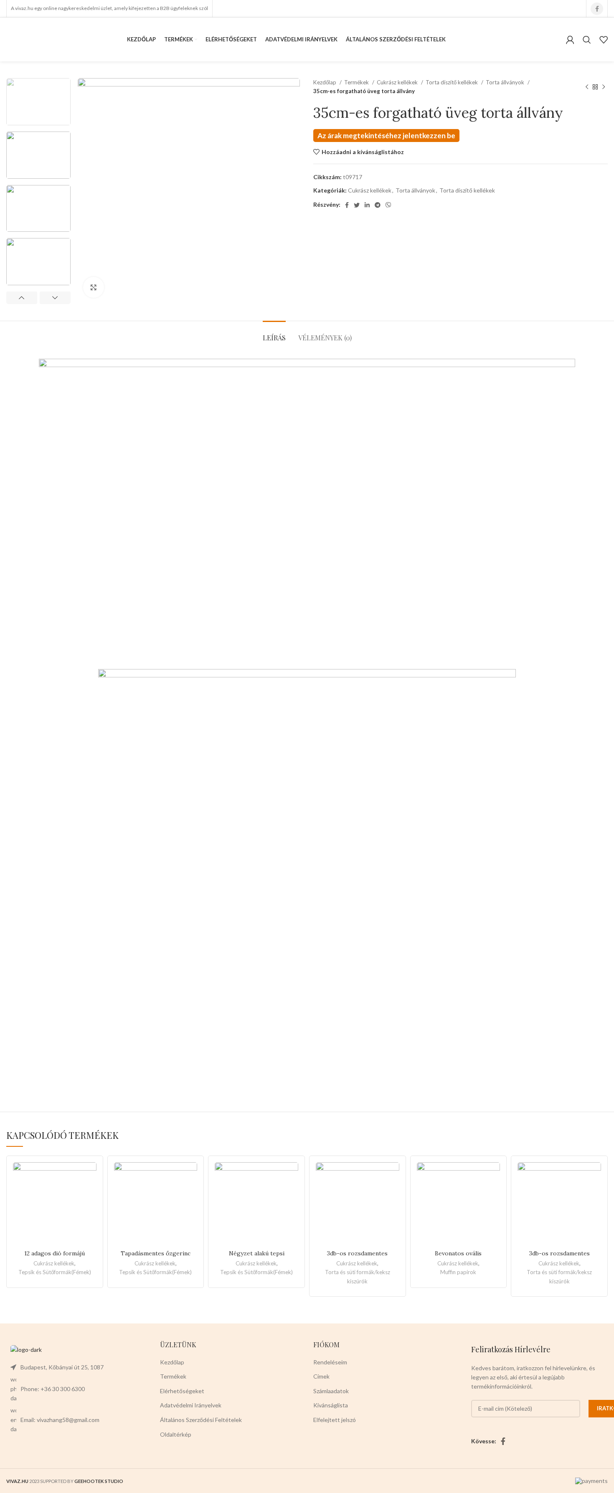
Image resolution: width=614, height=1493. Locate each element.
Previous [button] (21, 298)
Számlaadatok (331, 1390)
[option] (38, 101)
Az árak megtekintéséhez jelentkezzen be (386, 135)
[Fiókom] (570, 39)
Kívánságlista (330, 1405)
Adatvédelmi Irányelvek (190, 1405)
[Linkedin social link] (367, 205)
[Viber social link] (388, 205)
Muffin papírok (458, 1272)
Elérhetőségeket (182, 1390)
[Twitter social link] (356, 205)
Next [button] (55, 298)
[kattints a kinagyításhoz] (93, 287)
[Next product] (603, 87)
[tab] (274, 333)
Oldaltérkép (175, 1434)
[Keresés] (586, 39)
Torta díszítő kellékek (452, 82)
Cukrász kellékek (398, 82)
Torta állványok (505, 82)
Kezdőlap (325, 82)
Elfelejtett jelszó (334, 1419)
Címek (321, 1376)
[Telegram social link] (377, 205)
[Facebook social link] (597, 9)
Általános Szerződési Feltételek (201, 1419)
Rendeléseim (330, 1362)
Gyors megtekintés (90, 1194)
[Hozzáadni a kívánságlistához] (90, 1175)
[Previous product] (587, 87)
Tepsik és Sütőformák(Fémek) (54, 1272)
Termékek (357, 82)
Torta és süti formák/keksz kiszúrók (357, 1276)
